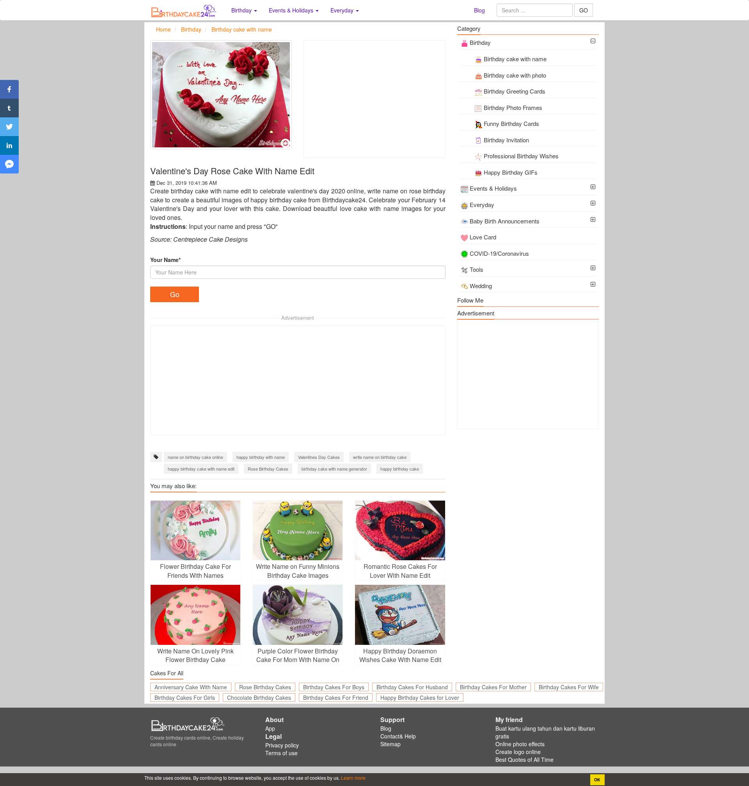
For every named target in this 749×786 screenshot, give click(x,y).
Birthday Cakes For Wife (569, 687)
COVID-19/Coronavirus (499, 253)
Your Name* (165, 260)
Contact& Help (398, 736)
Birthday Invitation (506, 140)
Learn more (353, 777)
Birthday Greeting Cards (514, 91)
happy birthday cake (399, 469)
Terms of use (281, 753)
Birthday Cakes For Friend (335, 697)
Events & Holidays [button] (292, 10)
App (270, 728)
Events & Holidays (493, 188)
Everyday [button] (342, 10)
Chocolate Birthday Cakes (259, 697)
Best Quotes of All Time (524, 759)
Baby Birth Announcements (505, 221)
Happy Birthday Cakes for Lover (419, 697)
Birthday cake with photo (515, 75)
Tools (476, 269)
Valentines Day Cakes (319, 457)
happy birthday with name (260, 457)
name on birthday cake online (195, 457)
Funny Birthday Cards (511, 123)
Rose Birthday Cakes (268, 469)
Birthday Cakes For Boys (333, 687)
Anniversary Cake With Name (190, 687)
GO (583, 10)
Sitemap (390, 744)
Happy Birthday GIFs (511, 172)
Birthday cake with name (515, 59)
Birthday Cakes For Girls (184, 697)
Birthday (480, 42)
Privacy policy (282, 745)
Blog (479, 10)
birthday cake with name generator (334, 469)
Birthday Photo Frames (513, 107)
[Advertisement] (374, 99)
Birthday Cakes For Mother (493, 687)
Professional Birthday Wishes (521, 156)
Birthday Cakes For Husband (412, 687)
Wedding (481, 285)
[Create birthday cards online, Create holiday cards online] (184, 10)
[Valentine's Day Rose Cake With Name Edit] (221, 94)
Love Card (483, 237)
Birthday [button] (242, 10)
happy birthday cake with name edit (201, 469)
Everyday (482, 204)
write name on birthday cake (379, 457)
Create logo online (518, 752)
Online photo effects (520, 744)
